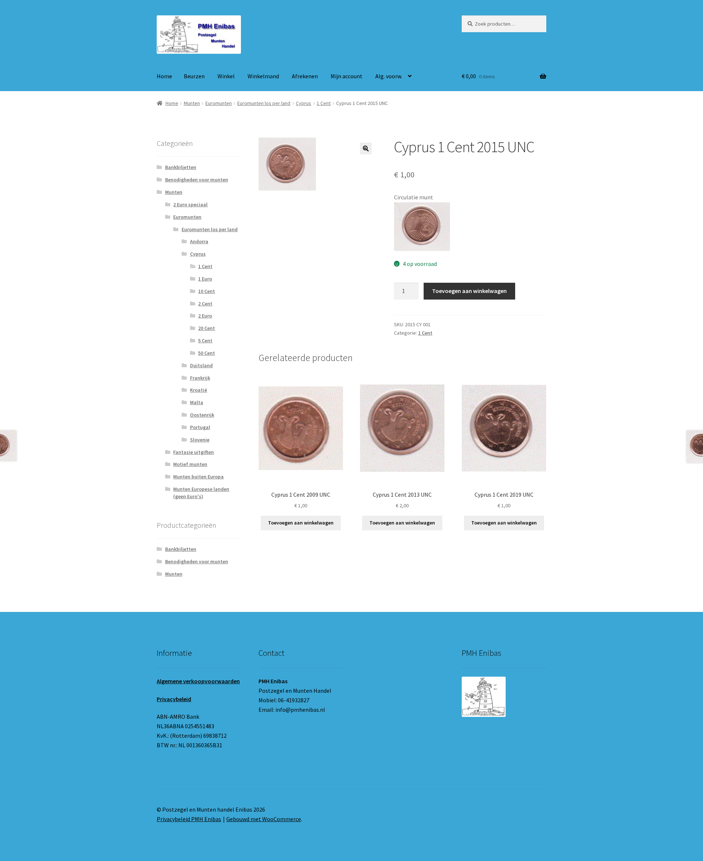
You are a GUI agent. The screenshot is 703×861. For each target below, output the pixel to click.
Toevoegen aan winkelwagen (469, 290)
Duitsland (201, 365)
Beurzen (194, 76)
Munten (192, 103)
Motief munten (190, 464)
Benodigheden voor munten (196, 179)
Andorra (199, 241)
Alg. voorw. (388, 76)
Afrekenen (305, 76)
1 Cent (324, 103)
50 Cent (206, 353)
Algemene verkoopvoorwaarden (198, 681)
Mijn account (346, 76)
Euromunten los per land (263, 103)
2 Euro (205, 315)
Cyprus (303, 103)
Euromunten (218, 103)
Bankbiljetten (180, 167)
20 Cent (206, 328)
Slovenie (199, 439)
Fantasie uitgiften (193, 452)
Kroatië (198, 390)
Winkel (226, 76)
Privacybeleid (174, 699)
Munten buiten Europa (198, 476)
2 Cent (205, 303)
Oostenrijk (202, 414)
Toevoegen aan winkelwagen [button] (301, 522)
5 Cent (205, 340)
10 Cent (206, 291)
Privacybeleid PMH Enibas (189, 819)
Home (164, 76)
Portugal (200, 427)
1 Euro (205, 278)
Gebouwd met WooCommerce (263, 819)
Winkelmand (263, 76)
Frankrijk (200, 378)
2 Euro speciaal (190, 204)
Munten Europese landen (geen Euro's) (201, 493)
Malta (196, 402)
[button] (366, 148)
